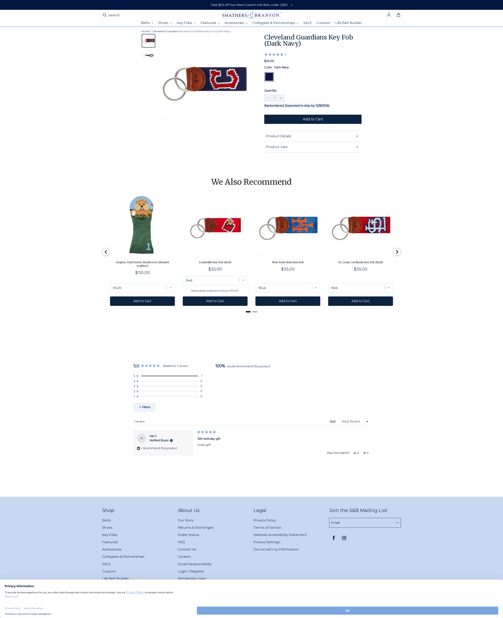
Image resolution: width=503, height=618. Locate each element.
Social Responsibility (195, 564)
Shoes (107, 527)
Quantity (270, 90)
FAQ (181, 542)
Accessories (112, 549)
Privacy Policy (264, 520)
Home (145, 31)
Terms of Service (267, 527)
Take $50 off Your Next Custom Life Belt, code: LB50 (249, 5)
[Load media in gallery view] (148, 40)
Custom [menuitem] (323, 23)
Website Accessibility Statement (280, 535)
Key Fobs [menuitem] (185, 23)
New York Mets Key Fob (288, 262)
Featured (110, 542)
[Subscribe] (397, 523)
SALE (106, 564)
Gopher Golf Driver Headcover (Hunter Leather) (142, 264)
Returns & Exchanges (196, 527)
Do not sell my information (276, 549)
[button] (275, 54)
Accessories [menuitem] (235, 23)
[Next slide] (397, 252)
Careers (184, 557)
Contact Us (187, 549)
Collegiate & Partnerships (123, 557)
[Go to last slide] (106, 252)
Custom (109, 571)
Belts (106, 520)
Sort (333, 421)
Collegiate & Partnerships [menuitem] (274, 23)
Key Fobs (109, 535)
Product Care (277, 147)
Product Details (278, 136)
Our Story (186, 520)
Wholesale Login (192, 579)
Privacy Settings (266, 542)
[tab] (248, 311)
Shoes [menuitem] (163, 23)
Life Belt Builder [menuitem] (348, 23)
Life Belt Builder (115, 579)
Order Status (188, 535)
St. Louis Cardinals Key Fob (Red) (360, 262)
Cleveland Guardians (165, 31)
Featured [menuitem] (209, 23)
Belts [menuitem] (146, 23)
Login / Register (191, 571)
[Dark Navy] (269, 77)
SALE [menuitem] (307, 23)
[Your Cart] (398, 15)
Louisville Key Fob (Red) (215, 262)
